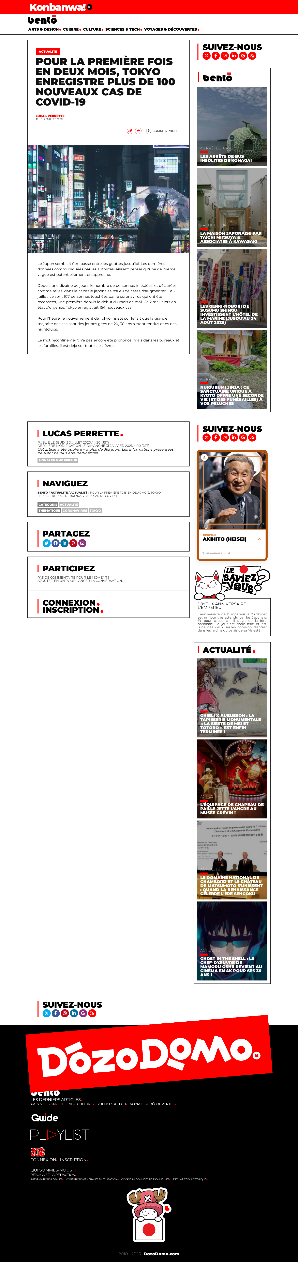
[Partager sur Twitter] (47, 543)
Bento (43, 492)
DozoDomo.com (161, 1253)
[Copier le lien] (130, 131)
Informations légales (46, 1179)
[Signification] (89, 7)
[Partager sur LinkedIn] (64, 543)
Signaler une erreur (58, 460)
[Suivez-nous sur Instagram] (225, 55)
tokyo (95, 510)
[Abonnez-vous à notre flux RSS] (252, 55)
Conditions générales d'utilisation (91, 1179)
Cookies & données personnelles (145, 1179)
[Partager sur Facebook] (55, 543)
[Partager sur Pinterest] (73, 543)
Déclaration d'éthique (189, 1179)
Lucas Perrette (50, 116)
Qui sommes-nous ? (52, 1170)
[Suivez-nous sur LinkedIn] (234, 55)
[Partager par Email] (82, 543)
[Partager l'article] (138, 131)
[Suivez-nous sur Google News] (243, 55)
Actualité (59, 492)
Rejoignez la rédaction (52, 1175)
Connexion (69, 603)
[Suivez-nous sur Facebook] (216, 55)
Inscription (71, 610)
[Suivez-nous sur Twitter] (207, 55)
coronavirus (75, 510)
